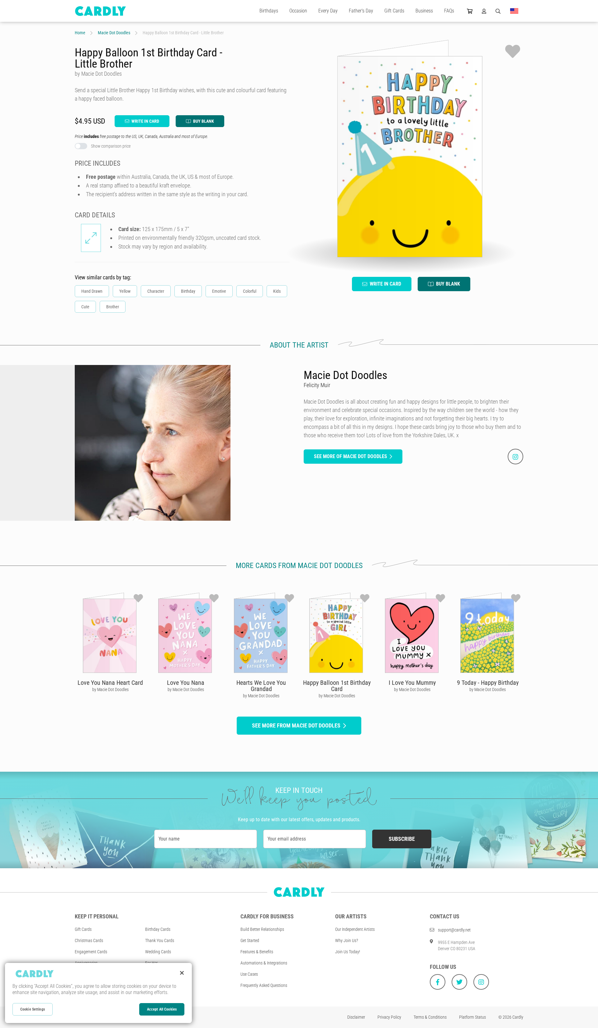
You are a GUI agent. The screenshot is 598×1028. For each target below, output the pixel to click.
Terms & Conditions (430, 1017)
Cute (85, 306)
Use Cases (249, 974)
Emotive (219, 291)
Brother (112, 306)
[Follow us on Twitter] (459, 982)
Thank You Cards (159, 940)
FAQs (449, 11)
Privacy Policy (389, 1017)
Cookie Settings (32, 1009)
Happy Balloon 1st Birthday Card (337, 686)
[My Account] (484, 11)
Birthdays (268, 11)
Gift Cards (394, 11)
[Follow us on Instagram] (481, 982)
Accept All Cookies (162, 1009)
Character (155, 291)
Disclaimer (356, 1017)
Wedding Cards (158, 951)
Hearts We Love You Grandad (261, 686)
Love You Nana (185, 682)
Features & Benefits (256, 951)
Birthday (188, 291)
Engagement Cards (91, 951)
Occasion (298, 11)
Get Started (249, 940)
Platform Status (472, 1017)
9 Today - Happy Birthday (488, 682)
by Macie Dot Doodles (110, 689)
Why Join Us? (346, 940)
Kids (277, 291)
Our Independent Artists (355, 929)
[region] (98, 993)
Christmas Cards (89, 940)
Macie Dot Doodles (114, 32)
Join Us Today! (347, 951)
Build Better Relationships (262, 929)
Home (80, 32)
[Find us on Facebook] (437, 982)
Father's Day (361, 11)
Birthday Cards (157, 929)
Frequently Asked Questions (263, 985)
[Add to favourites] (512, 51)
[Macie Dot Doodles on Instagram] (515, 456)
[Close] (182, 973)
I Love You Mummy (412, 682)
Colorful (249, 291)
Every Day (328, 11)
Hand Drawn (91, 291)
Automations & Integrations (263, 962)
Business (424, 11)
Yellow (125, 291)
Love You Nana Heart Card (110, 682)
